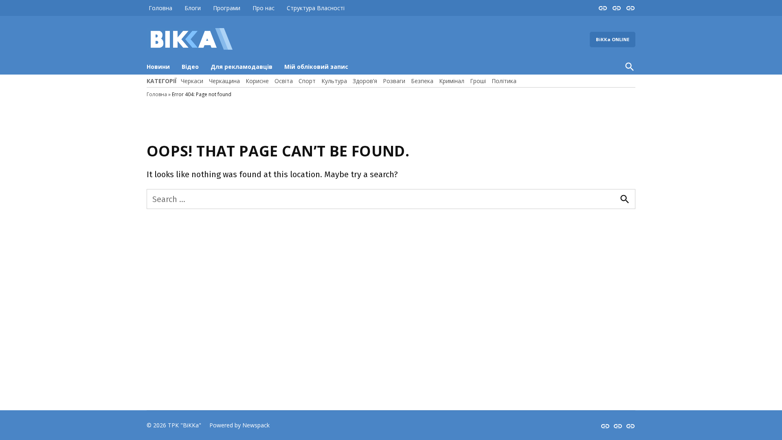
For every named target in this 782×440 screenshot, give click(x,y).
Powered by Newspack (239, 425)
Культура (334, 81)
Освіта (284, 81)
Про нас (264, 8)
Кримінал (451, 81)
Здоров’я (365, 81)
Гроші (478, 81)
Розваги (394, 81)
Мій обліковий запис (316, 66)
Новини (158, 66)
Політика (504, 81)
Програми (226, 8)
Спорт (307, 81)
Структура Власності (316, 8)
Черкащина (224, 81)
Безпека (422, 81)
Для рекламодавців (241, 66)
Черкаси (192, 81)
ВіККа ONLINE (612, 39)
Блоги (193, 8)
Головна (160, 8)
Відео (190, 66)
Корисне (257, 81)
